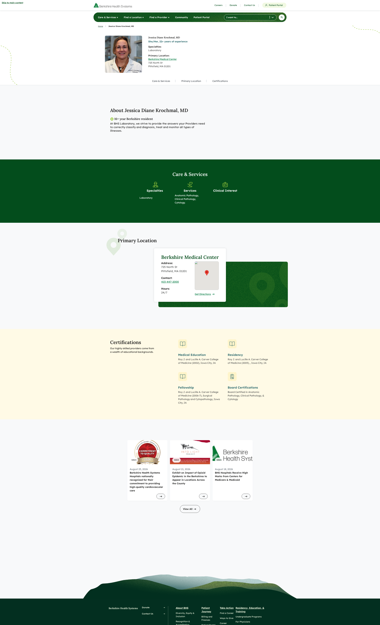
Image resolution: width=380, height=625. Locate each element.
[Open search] (282, 17)
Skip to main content (12, 2)
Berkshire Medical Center (162, 59)
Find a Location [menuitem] (134, 17)
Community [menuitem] (181, 17)
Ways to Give (226, 618)
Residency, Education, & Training (250, 609)
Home (100, 26)
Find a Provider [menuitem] (159, 17)
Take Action (227, 607)
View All (188, 508)
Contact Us (249, 5)
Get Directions (203, 294)
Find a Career (227, 613)
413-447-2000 (170, 282)
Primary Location (191, 80)
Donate (233, 5)
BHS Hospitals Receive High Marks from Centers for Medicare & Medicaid (231, 476)
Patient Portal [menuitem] (201, 17)
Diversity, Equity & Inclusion (185, 615)
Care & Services (161, 80)
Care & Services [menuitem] (108, 17)
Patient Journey (206, 609)
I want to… (232, 17)
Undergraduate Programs (249, 616)
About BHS (182, 607)
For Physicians (243, 621)
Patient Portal (276, 5)
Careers (218, 5)
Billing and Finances (206, 618)
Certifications (220, 80)
